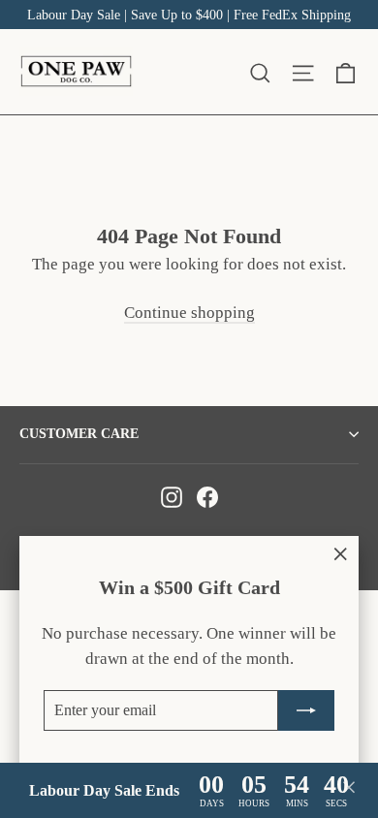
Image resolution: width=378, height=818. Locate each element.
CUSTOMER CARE (79, 433)
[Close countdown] (348, 790)
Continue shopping (189, 312)
